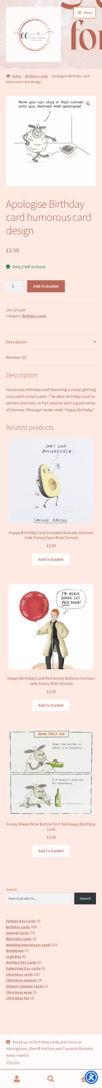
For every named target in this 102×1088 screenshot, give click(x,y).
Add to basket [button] (51, 559)
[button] (88, 104)
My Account (17, 1079)
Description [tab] (16, 341)
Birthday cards (36, 76)
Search (11, 889)
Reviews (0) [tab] (16, 357)
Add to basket (46, 286)
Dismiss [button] (13, 1062)
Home (16, 76)
